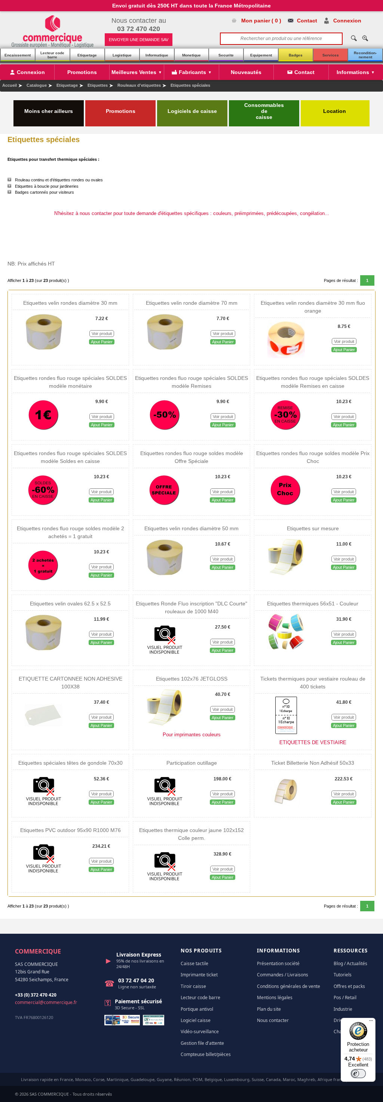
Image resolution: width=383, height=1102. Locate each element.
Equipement (261, 55)
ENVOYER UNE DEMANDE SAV (138, 39)
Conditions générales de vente (288, 986)
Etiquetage (87, 55)
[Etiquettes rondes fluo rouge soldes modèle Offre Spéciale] (164, 507)
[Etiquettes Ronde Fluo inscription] (164, 657)
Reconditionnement (365, 55)
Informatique (156, 55)
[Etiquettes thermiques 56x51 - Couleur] (285, 649)
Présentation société (278, 963)
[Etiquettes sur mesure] (285, 574)
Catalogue (37, 85)
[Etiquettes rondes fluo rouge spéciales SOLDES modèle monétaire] (43, 432)
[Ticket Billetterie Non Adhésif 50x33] (285, 809)
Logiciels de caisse (192, 111)
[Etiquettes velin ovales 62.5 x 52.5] (43, 649)
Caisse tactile (194, 963)
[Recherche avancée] (365, 38)
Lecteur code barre (52, 55)
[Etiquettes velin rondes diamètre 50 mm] (164, 574)
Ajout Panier (102, 342)
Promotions (120, 111)
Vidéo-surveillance (200, 1031)
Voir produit (102, 333)
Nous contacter (273, 1020)
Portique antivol (197, 1009)
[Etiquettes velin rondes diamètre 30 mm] (43, 349)
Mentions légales (274, 997)
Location (335, 111)
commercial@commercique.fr (46, 1002)
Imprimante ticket (199, 974)
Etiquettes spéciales (190, 85)
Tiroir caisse (193, 986)
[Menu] (371, 1022)
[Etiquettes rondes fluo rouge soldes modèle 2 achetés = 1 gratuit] (43, 582)
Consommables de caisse (264, 111)
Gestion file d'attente (202, 1043)
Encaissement (17, 55)
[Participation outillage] (164, 809)
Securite (226, 55)
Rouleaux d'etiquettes (139, 85)
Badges (296, 55)
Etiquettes (98, 85)
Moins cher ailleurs (48, 111)
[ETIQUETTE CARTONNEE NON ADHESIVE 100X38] (43, 732)
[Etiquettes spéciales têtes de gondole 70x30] (43, 809)
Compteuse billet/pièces (206, 1054)
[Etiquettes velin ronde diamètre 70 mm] (165, 349)
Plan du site (269, 1009)
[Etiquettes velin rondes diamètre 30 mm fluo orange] (286, 356)
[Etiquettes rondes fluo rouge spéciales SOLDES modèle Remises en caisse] (285, 432)
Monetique (191, 55)
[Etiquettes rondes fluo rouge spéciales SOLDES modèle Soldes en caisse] (43, 507)
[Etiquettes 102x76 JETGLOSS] (164, 724)
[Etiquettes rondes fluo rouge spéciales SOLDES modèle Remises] (165, 432)
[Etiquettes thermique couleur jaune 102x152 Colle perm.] (164, 884)
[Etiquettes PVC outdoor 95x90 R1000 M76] (43, 876)
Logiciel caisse (196, 1020)
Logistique (122, 55)
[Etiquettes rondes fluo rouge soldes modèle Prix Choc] (285, 507)
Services (330, 55)
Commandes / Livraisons (282, 974)
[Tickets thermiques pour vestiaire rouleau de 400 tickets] (285, 732)
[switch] (358, 1073)
